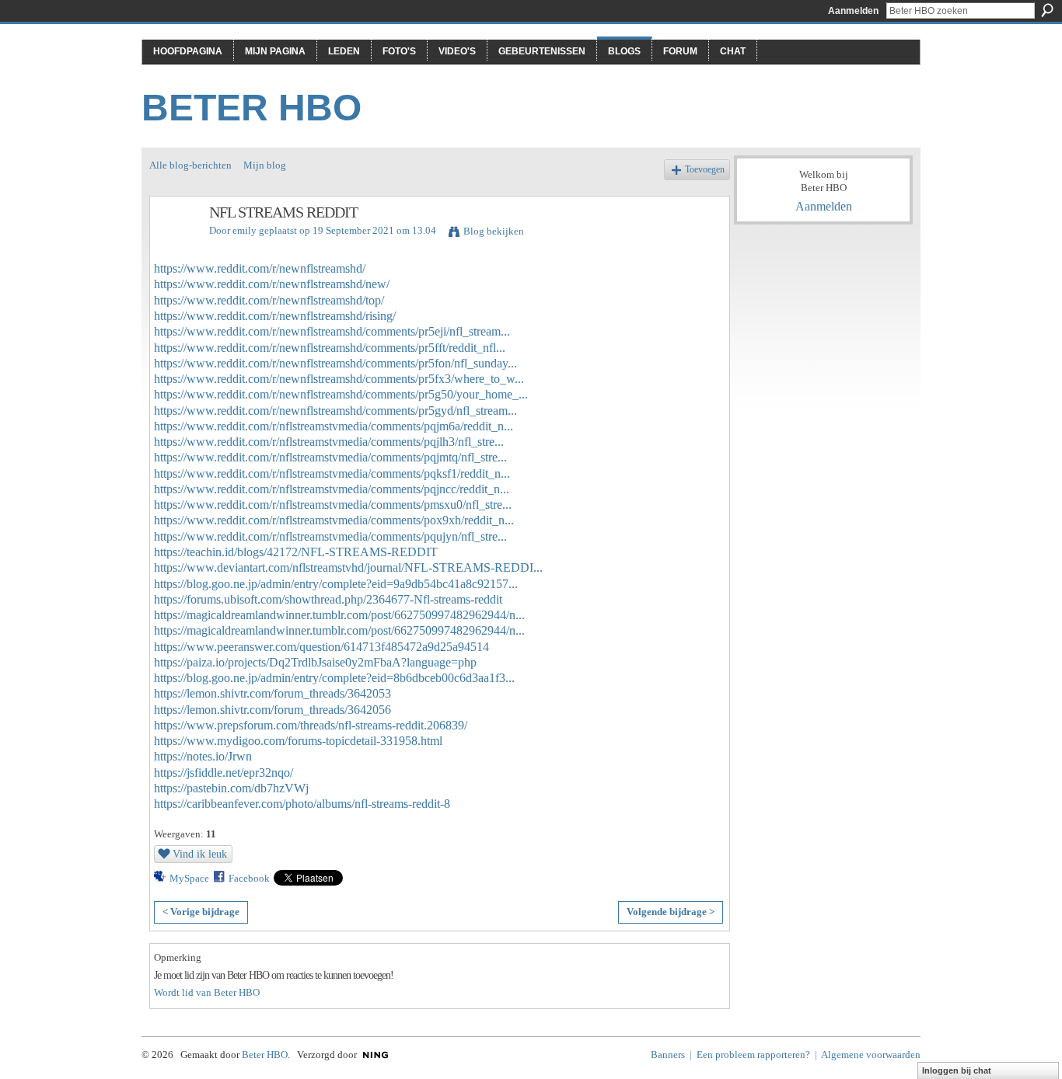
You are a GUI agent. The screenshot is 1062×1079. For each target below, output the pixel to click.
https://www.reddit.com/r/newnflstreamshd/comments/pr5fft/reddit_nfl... (329, 347)
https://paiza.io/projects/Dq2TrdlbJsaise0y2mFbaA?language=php (315, 662)
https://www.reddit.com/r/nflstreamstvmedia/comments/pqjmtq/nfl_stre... (330, 457)
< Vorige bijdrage (200, 911)
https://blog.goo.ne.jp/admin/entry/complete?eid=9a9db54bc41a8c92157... (336, 583)
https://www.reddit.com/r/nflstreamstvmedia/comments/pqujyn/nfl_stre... (330, 536)
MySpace (189, 878)
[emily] (175, 246)
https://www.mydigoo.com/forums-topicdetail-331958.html (298, 740)
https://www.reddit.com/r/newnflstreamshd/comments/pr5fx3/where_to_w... (339, 378)
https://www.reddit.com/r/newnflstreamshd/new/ (272, 284)
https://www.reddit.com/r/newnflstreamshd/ (259, 268)
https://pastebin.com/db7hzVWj (231, 788)
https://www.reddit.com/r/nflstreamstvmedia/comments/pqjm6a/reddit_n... (333, 426)
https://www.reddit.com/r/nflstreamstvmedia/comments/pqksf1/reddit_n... (332, 473)
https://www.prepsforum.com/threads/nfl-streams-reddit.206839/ (310, 725)
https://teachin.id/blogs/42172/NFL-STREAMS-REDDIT (296, 552)
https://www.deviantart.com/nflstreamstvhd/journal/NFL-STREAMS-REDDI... (348, 567)
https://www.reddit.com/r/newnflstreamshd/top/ (269, 300)
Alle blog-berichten (190, 165)
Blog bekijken (493, 231)
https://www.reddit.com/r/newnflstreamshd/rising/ (275, 315)
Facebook (249, 878)
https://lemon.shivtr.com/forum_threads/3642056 (272, 709)
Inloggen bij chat (956, 1070)
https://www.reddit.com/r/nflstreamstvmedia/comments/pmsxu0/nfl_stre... (333, 504)
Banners (668, 1054)
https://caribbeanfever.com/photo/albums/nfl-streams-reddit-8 (302, 803)
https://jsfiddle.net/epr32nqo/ (223, 772)
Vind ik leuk (200, 854)
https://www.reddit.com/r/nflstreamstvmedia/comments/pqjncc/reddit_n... (331, 489)
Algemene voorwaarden (871, 1054)
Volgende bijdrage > (670, 911)
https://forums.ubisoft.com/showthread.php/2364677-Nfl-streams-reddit (328, 599)
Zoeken (1047, 10)
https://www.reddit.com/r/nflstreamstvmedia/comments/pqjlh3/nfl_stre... (329, 441)
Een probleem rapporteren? (753, 1054)
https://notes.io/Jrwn (203, 756)
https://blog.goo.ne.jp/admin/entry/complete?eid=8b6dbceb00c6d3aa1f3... (334, 677)
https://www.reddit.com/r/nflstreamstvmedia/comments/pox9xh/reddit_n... (334, 520)
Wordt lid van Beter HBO (207, 992)
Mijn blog (264, 165)
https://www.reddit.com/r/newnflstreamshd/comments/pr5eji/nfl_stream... (332, 331)
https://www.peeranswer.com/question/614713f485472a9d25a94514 (321, 646)
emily (244, 230)
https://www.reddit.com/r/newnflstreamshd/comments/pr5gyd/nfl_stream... (335, 410)
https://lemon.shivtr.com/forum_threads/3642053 (272, 693)
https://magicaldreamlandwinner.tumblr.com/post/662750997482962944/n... (339, 614)
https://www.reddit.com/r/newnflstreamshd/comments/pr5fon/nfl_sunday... (335, 363)
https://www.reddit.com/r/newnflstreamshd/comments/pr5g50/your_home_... (341, 394)
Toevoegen (705, 170)
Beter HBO (251, 107)
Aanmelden (853, 10)
